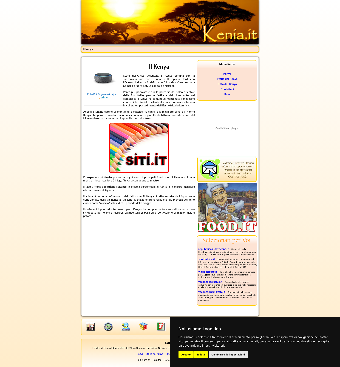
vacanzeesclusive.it (210, 281)
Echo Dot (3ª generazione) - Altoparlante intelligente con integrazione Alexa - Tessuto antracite (103, 94)
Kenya (227, 73)
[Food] (227, 231)
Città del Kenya (227, 84)
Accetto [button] (186, 354)
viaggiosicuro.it (207, 271)
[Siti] (139, 171)
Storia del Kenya (227, 79)
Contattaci (227, 89)
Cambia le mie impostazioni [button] (228, 354)
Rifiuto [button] (201, 354)
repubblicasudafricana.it (213, 249)
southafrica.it (206, 259)
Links (227, 94)
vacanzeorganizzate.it (211, 292)
